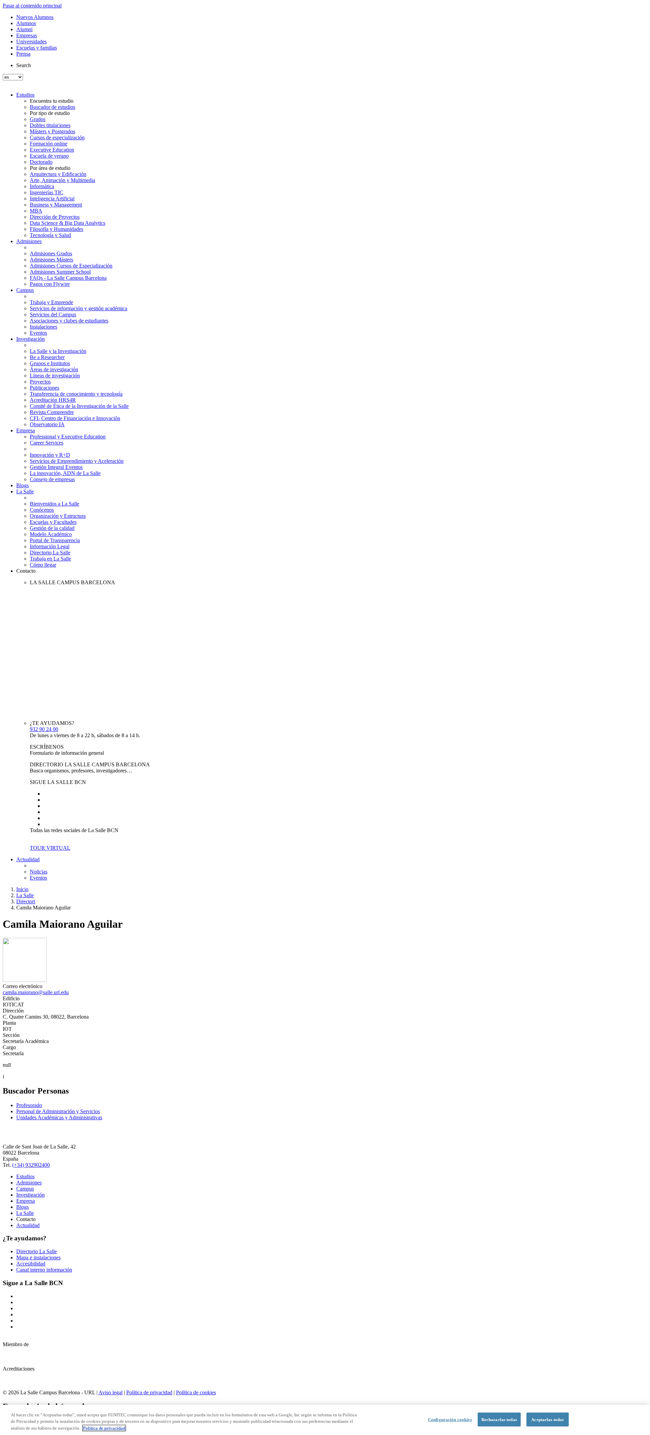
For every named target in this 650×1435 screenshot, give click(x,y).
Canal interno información (44, 1270)
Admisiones (29, 241)
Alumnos (26, 23)
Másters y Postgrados (52, 131)
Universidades (31, 41)
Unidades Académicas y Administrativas (59, 1117)
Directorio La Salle (50, 552)
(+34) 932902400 (31, 1165)
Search (23, 65)
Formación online (48, 143)
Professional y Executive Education (68, 436)
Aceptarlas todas (547, 1419)
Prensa (23, 54)
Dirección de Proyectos (55, 217)
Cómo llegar (43, 565)
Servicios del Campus (53, 314)
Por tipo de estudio (50, 113)
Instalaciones (43, 327)
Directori (25, 901)
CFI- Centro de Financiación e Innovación (75, 418)
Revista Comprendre (52, 412)
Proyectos (40, 382)
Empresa (25, 430)
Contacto (26, 571)
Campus (25, 290)
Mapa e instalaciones (38, 1257)
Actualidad (28, 859)
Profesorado (29, 1105)
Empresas (26, 35)
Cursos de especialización (57, 137)
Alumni (24, 29)
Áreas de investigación (54, 369)
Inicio (22, 889)
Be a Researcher (47, 357)
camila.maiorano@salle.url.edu (36, 992)
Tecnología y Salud (50, 235)
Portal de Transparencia (55, 540)
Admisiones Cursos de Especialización (71, 266)
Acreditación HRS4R (53, 400)
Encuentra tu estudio (51, 101)
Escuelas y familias (36, 48)
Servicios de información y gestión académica (78, 308)
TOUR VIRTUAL (50, 848)
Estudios (25, 95)
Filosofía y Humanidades (56, 229)
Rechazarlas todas (499, 1419)
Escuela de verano (49, 156)
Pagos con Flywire (50, 284)
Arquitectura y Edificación (58, 174)
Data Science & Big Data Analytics (67, 223)
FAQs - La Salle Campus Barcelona (68, 278)
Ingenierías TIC (46, 192)
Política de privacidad (149, 1392)
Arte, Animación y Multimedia (62, 180)
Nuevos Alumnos (34, 17)
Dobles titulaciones (50, 125)
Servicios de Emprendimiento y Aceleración (77, 461)
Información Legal (49, 546)
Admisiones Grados (51, 253)
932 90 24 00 (44, 729)
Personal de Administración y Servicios (58, 1111)
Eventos (38, 333)
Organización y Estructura (58, 516)
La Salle (25, 491)
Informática (42, 186)
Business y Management (56, 205)
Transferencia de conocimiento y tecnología (76, 394)
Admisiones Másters (51, 259)
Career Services (46, 443)
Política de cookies (196, 1392)
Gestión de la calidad (52, 528)
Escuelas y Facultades (53, 522)
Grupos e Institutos (50, 363)
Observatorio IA (47, 424)
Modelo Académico (51, 534)
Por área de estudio (50, 168)
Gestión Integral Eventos (56, 467)
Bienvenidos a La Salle (54, 504)
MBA (36, 211)
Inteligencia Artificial (52, 198)
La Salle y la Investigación (58, 351)
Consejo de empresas (52, 479)
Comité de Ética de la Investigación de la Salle (79, 406)
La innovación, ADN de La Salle (65, 473)
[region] (325, 1420)
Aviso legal (111, 1392)
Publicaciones (44, 388)
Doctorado (41, 162)
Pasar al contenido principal (32, 5)
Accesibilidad (30, 1263)
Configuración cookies (450, 1419)
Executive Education (52, 150)
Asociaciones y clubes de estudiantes (69, 320)
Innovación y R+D (50, 455)
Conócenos (42, 510)
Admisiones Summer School (60, 272)
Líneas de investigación (55, 375)
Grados (37, 119)
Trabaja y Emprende (51, 302)
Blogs (22, 485)
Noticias (38, 871)
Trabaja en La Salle (50, 559)
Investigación (30, 339)
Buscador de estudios (52, 107)
